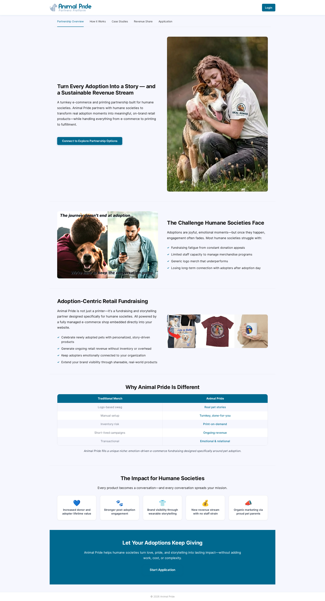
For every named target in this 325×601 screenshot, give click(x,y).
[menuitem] (70, 21)
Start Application (162, 570)
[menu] (162, 21)
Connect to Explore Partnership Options (89, 141)
